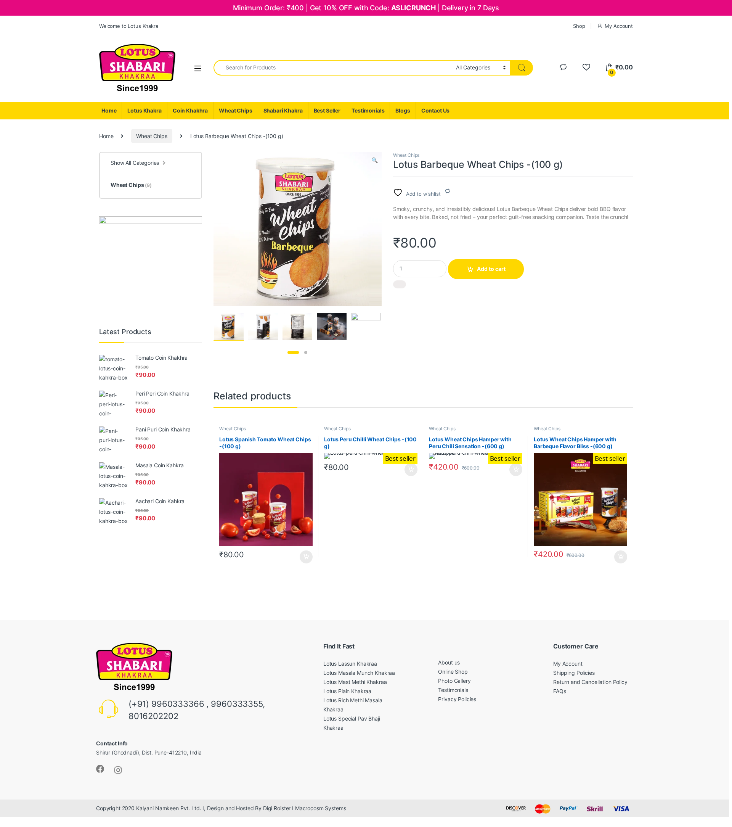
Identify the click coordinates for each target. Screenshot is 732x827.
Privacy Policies (457, 699)
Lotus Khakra (144, 110)
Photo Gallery (454, 680)
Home (108, 110)
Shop (579, 26)
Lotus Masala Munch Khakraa (359, 672)
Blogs (402, 110)
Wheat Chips (235, 110)
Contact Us (435, 110)
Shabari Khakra (283, 110)
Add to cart (491, 268)
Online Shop (452, 671)
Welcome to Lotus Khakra (128, 26)
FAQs (559, 691)
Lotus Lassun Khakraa (350, 663)
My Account (619, 26)
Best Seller (327, 110)
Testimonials (368, 110)
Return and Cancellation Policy (590, 682)
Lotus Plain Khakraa (347, 691)
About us (449, 662)
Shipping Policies (574, 672)
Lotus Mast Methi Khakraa (355, 682)
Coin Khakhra (190, 110)
